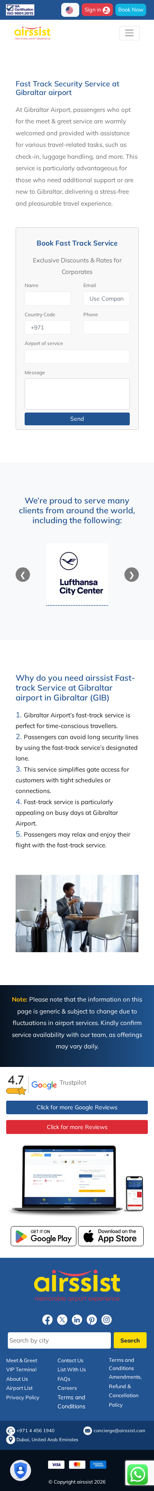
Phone (90, 314)
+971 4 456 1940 (35, 1430)
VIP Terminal (21, 1369)
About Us (17, 1378)
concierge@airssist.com (119, 1430)
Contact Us (70, 1360)
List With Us (71, 1369)
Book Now (130, 9)
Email (89, 285)
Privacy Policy (22, 1397)
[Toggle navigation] (130, 33)
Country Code (40, 314)
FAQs (63, 1378)
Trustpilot (73, 1082)
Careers (67, 1387)
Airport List (19, 1387)
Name (32, 285)
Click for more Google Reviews (77, 1107)
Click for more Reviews (77, 1127)
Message (35, 372)
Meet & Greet (21, 1360)
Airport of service (44, 343)
